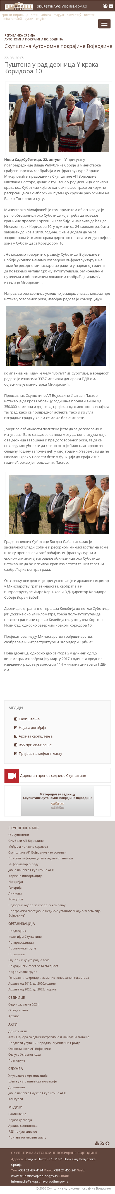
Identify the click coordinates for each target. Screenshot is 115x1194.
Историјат (15, 881)
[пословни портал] (106, 6)
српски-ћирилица (15, 15)
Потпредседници (21, 942)
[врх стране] (107, 1143)
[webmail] (111, 6)
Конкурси (15, 899)
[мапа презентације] (97, 1143)
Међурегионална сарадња (28, 846)
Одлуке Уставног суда (24, 1054)
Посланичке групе (22, 948)
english (41, 18)
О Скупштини (18, 835)
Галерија (14, 887)
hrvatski (89, 15)
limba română (12, 18)
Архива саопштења (35, 736)
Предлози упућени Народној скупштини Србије (44, 1043)
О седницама (18, 1010)
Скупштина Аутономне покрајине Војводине (58, 41)
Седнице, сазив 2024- (24, 1004)
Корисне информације (25, 876)
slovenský (74, 15)
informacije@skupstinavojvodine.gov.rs (39, 1181)
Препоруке (16, 1060)
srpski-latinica (41, 15)
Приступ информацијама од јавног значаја (40, 858)
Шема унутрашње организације (32, 1081)
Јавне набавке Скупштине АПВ (31, 870)
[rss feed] (102, 1143)
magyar (59, 15)
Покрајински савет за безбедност (33, 966)
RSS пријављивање (35, 744)
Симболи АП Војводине (26, 840)
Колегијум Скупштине (25, 936)
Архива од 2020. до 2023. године (32, 989)
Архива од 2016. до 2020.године (32, 983)
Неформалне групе (22, 972)
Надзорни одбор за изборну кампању (37, 905)
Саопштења (29, 718)
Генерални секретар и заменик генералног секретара (48, 977)
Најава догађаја (32, 727)
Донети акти (17, 1031)
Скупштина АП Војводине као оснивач (37, 852)
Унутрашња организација (27, 1075)
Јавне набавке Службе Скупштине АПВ (37, 1093)
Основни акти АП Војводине (29, 1048)
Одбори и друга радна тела (28, 960)
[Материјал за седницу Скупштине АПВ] (57, 801)
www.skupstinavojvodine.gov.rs (34, 1176)
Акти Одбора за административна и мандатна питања (48, 1037)
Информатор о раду (23, 864)
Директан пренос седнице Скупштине (53, 775)
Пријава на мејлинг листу (40, 753)
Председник (17, 931)
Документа (16, 1087)
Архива (13, 1016)
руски (29, 18)
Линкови (15, 893)
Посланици (16, 954)
